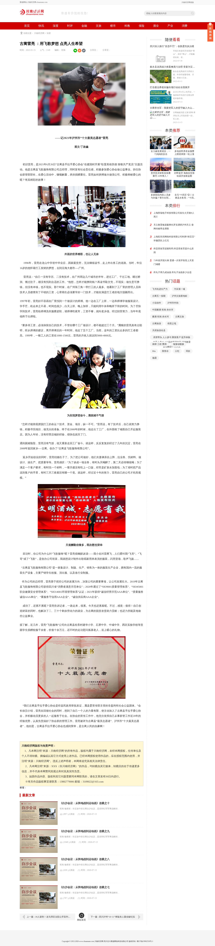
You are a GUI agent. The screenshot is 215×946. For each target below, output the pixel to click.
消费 (184, 25)
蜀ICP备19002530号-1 (145, 941)
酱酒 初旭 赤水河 (160, 316)
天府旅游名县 (158, 330)
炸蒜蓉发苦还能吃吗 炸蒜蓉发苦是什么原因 (174, 250)
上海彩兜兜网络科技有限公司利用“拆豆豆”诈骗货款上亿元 (174, 239)
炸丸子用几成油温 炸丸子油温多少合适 (172, 272)
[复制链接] (84, 50)
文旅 (98, 25)
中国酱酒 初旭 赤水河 (162, 310)
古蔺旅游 (156, 323)
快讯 (41, 25)
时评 (70, 25)
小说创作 (156, 303)
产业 (170, 25)
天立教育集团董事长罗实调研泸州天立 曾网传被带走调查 (174, 227)
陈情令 (165, 351)
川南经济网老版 (188, 2)
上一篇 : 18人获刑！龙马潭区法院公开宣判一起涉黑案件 (49, 917)
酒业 (156, 25)
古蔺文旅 (179, 316)
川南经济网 (39, 33)
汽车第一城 (179, 289)
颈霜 (154, 358)
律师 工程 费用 (159, 344)
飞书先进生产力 (160, 289)
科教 (127, 25)
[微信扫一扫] (75, 50)
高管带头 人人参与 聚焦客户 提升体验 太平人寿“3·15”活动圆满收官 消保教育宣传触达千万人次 (172, 342)
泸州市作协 (172, 303)
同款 (188, 351)
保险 (141, 25)
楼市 (113, 25)
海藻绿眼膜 (178, 344)
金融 (84, 25)
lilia (154, 351)
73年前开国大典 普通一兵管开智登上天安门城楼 (174, 262)
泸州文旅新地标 (179, 296)
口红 (177, 351)
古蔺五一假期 (158, 296)
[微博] (79, 50)
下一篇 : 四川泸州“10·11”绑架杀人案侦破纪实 (113, 917)
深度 (55, 25)
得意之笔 (171, 323)
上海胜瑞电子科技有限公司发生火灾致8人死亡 (174, 215)
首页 (27, 25)
